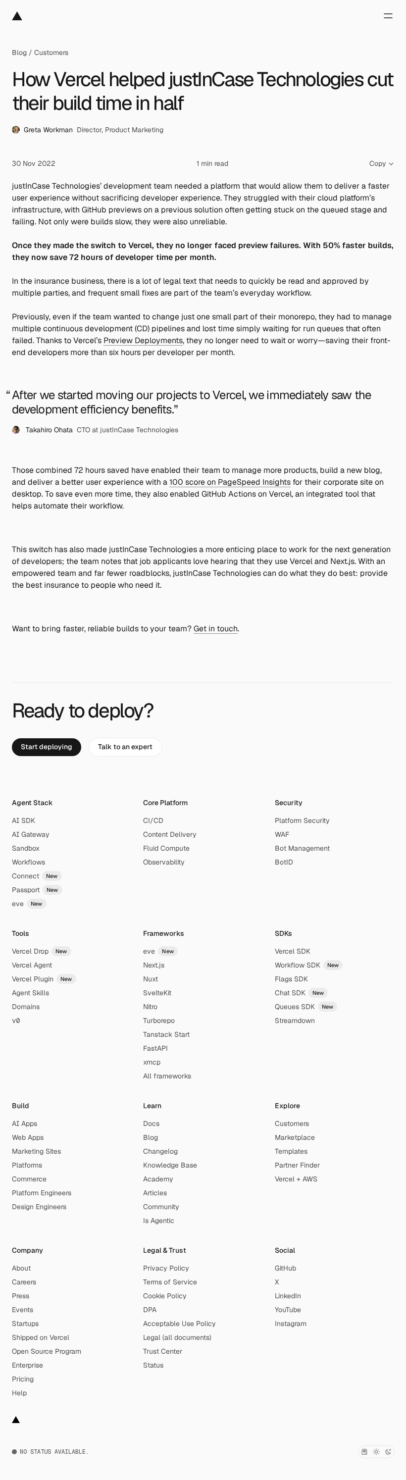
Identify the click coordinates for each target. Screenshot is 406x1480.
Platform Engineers (41, 1192)
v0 (16, 1020)
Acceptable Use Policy (179, 1323)
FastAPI (155, 1048)
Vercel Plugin (42, 978)
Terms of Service (170, 1281)
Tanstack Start (166, 1034)
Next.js (153, 965)
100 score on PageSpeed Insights (230, 482)
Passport (35, 889)
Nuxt (150, 978)
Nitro (150, 1006)
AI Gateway (31, 834)
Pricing (23, 1379)
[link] (46, 747)
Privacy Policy (166, 1268)
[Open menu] (388, 16)
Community (161, 1206)
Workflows (28, 862)
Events (22, 1309)
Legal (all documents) (177, 1337)
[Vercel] (17, 15)
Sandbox (26, 848)
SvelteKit (157, 992)
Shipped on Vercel (40, 1337)
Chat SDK (299, 992)
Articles (155, 1192)
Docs (151, 1123)
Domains (26, 1006)
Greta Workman (48, 129)
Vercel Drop (39, 951)
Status (153, 1365)
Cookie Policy (165, 1295)
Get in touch (216, 628)
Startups (25, 1323)
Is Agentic (158, 1220)
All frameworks (167, 1076)
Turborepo (159, 1020)
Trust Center (162, 1351)
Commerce (29, 1178)
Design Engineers (39, 1206)
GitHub (285, 1268)
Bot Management (302, 848)
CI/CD (153, 820)
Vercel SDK (292, 951)
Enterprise (27, 1365)
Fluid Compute (166, 848)
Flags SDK (291, 978)
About (21, 1268)
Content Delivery (170, 834)
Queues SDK (304, 1006)
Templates (291, 1151)
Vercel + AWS (296, 1178)
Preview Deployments (143, 340)
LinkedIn (288, 1295)
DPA (149, 1309)
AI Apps (24, 1123)
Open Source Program (46, 1351)
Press (20, 1295)
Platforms (27, 1165)
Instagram (290, 1323)
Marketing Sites (36, 1151)
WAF (282, 834)
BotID (284, 862)
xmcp (151, 1062)
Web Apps (28, 1137)
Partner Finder (297, 1165)
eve (27, 903)
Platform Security (302, 820)
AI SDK (23, 820)
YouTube (288, 1309)
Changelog (160, 1151)
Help (19, 1392)
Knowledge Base (170, 1165)
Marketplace (295, 1137)
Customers (51, 52)
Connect (35, 875)
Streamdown (295, 1020)
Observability (164, 862)
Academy (158, 1178)
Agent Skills (30, 992)
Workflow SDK (307, 965)
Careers (24, 1281)
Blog (19, 52)
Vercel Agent (32, 965)
